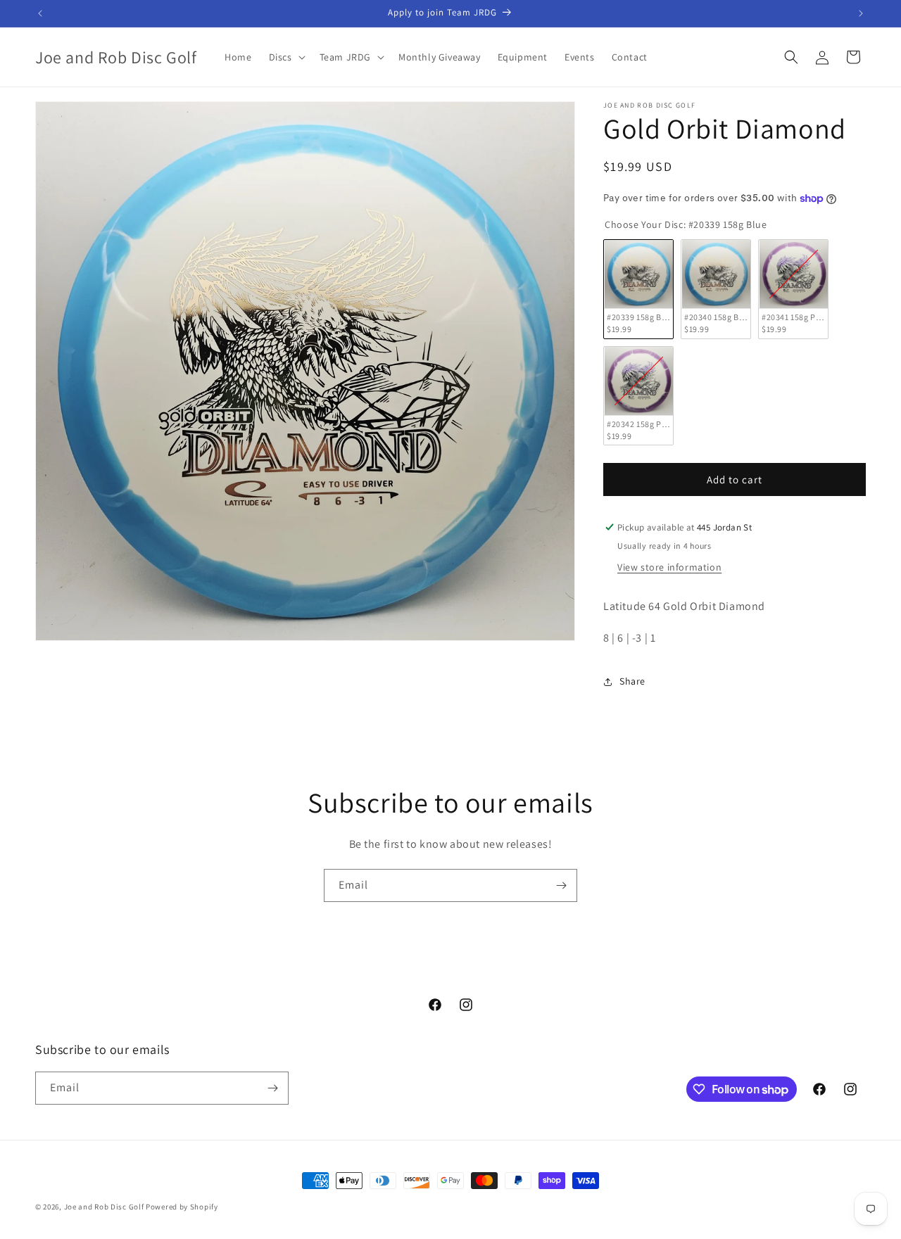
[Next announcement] (860, 13)
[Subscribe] (561, 885)
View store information (669, 567)
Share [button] (632, 681)
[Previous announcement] (40, 13)
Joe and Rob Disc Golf (104, 1207)
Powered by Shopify (182, 1207)
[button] (285, 57)
